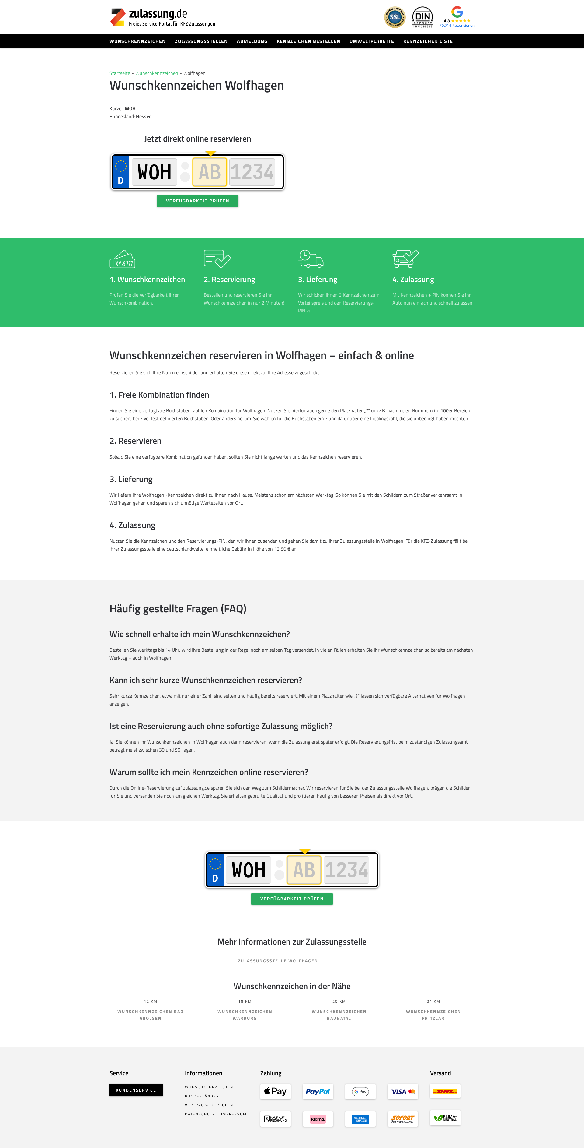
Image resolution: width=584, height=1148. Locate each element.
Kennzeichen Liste (428, 41)
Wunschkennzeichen (137, 41)
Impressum (234, 1114)
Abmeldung (252, 41)
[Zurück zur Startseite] (162, 17)
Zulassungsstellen (201, 41)
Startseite (119, 73)
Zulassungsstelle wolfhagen (278, 960)
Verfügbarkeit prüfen (197, 201)
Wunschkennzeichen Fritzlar (433, 1015)
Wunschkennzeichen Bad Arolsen (150, 1015)
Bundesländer (202, 1096)
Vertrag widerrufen (209, 1105)
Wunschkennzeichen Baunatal (339, 1015)
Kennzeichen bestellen (308, 41)
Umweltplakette (371, 41)
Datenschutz (200, 1114)
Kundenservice (136, 1090)
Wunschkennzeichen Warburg (245, 1015)
